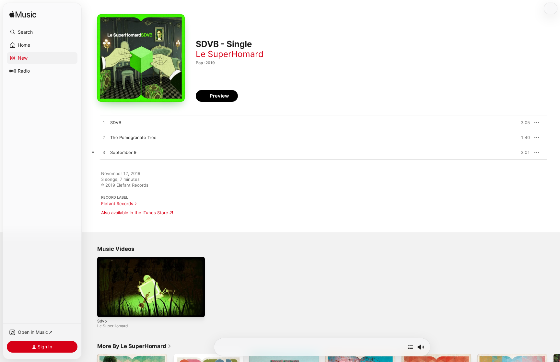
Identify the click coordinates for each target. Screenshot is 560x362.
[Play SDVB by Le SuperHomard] (103, 123)
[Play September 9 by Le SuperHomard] (103, 153)
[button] (42, 32)
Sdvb (102, 321)
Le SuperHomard (229, 54)
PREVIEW (523, 122)
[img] (22, 14)
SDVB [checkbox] (115, 122)
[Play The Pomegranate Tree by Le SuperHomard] (103, 138)
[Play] (105, 309)
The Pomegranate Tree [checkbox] (133, 137)
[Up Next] (410, 347)
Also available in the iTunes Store (134, 212)
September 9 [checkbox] (123, 152)
